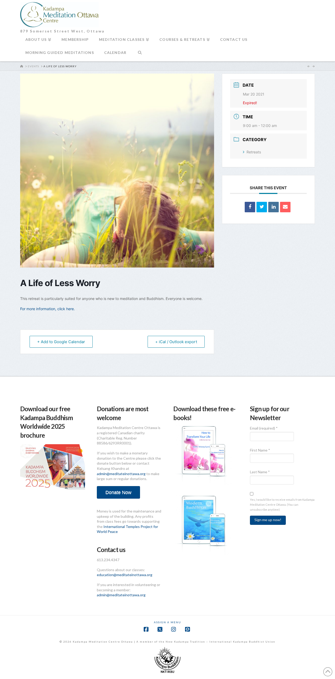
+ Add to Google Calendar (61, 341)
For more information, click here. (47, 309)
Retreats (254, 152)
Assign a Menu (167, 622)
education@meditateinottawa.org (124, 574)
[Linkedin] (273, 207)
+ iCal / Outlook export (176, 341)
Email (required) (264, 428)
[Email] (285, 207)
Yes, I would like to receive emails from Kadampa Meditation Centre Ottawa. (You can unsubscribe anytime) (282, 504)
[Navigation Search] (139, 54)
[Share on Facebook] (250, 207)
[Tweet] (261, 207)
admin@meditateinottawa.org (121, 473)
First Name (260, 450)
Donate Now (118, 492)
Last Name (260, 472)
